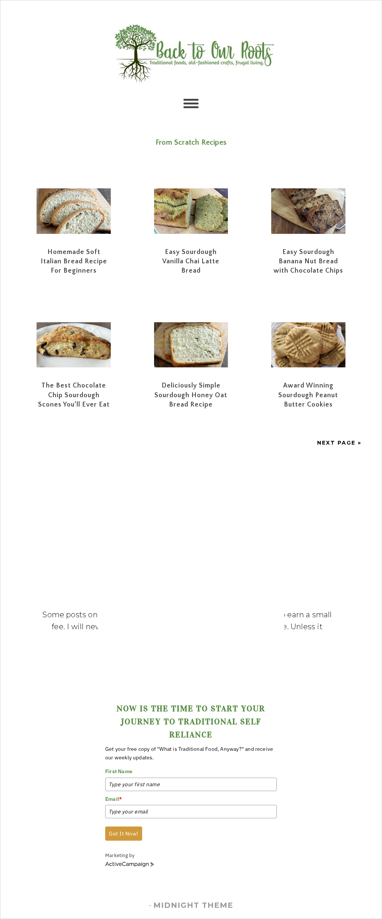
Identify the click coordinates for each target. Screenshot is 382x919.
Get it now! (123, 833)
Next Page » (339, 442)
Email (113, 799)
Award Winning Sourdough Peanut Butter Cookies (308, 395)
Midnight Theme (193, 905)
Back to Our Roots (191, 52)
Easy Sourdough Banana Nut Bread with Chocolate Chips (308, 261)
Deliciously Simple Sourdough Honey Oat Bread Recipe (190, 395)
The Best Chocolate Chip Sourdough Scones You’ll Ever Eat (74, 395)
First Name (118, 771)
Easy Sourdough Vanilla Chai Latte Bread (190, 261)
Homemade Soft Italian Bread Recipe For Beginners (74, 261)
